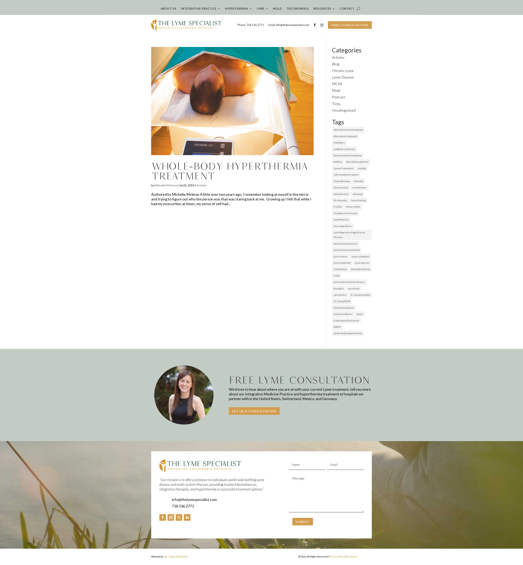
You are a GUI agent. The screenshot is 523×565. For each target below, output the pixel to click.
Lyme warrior (362, 262)
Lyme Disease (343, 77)
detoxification (341, 194)
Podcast (338, 97)
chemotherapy (342, 181)
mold (336, 275)
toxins (359, 314)
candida (362, 168)
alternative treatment (345, 136)
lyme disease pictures (346, 243)
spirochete (354, 288)
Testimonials (297, 8)
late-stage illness (343, 226)
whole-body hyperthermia (348, 333)
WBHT (337, 326)
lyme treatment (342, 262)
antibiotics (339, 142)
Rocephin (339, 288)
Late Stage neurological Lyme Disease (349, 235)
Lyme (260, 8)
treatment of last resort (346, 320)
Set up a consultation (254, 411)
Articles (202, 185)
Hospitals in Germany (345, 213)
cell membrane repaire (346, 174)
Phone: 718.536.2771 (251, 25)
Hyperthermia (236, 8)
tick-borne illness (343, 314)
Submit (303, 522)
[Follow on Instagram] (171, 517)
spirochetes (340, 294)
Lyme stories (341, 256)
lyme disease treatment (347, 249)
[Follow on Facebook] (162, 517)
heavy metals (353, 206)
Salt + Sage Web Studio (176, 556)
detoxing (357, 194)
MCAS (337, 83)
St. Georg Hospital (360, 294)
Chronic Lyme (343, 70)
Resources (322, 8)
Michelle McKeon (166, 185)
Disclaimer (352, 556)
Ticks (336, 103)
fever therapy (358, 200)
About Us (169, 8)
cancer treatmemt (344, 168)
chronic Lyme (341, 187)
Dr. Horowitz (340, 200)
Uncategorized (344, 110)
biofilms (338, 161)
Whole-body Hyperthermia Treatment (229, 170)
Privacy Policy (337, 556)
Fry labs (338, 206)
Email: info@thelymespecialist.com (288, 25)
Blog (335, 64)
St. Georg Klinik (342, 301)
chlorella (358, 181)
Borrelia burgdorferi (357, 161)
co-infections (359, 187)
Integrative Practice (198, 8)
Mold (277, 8)
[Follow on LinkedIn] (187, 517)
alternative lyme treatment (348, 129)
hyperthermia (341, 219)
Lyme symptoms (361, 256)
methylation (340, 269)
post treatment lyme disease (349, 282)
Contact (347, 8)
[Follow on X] (179, 517)
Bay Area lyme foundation (348, 155)
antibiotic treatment (344, 149)
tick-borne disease (344, 307)
